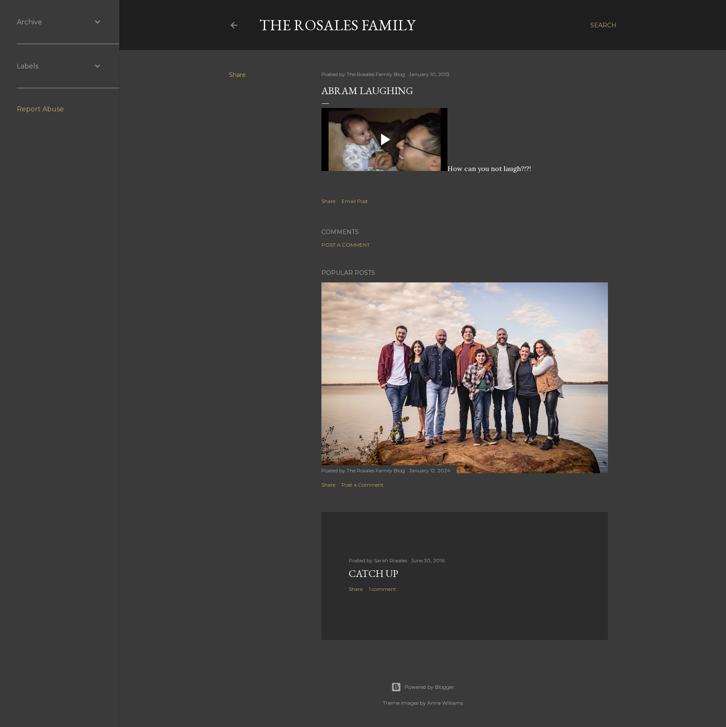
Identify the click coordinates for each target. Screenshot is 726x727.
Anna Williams (445, 703)
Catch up (373, 573)
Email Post (355, 201)
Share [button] (237, 75)
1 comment (382, 589)
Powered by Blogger (429, 687)
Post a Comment (345, 245)
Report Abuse (40, 109)
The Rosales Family (337, 25)
